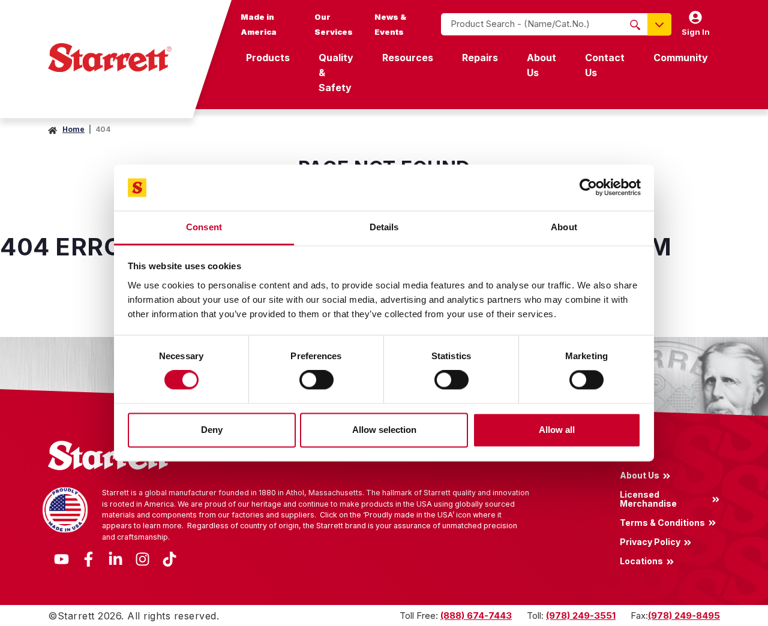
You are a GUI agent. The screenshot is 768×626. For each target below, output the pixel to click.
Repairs (480, 58)
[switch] (316, 380)
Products (268, 58)
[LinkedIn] (115, 558)
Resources (407, 58)
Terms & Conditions (662, 522)
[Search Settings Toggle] (659, 24)
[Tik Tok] (169, 558)
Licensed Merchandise (648, 499)
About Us (541, 65)
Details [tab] (384, 227)
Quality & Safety (336, 73)
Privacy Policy (650, 541)
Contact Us (605, 65)
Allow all (557, 430)
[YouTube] (61, 558)
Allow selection (384, 430)
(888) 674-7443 (476, 615)
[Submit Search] (635, 25)
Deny (212, 430)
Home (73, 129)
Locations (641, 561)
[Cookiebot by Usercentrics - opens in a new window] (588, 188)
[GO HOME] (110, 57)
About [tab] (564, 227)
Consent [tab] (204, 227)
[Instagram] (142, 558)
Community (680, 58)
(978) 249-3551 (581, 615)
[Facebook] (88, 558)
